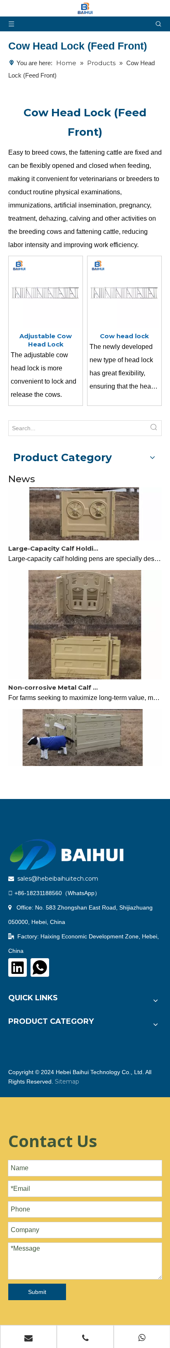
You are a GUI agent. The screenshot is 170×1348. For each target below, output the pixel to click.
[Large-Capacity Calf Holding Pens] (85, 535)
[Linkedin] (17, 967)
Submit (37, 1292)
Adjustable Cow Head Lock (45, 340)
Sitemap (67, 1081)
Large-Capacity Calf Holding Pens (55, 545)
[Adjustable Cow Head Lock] (45, 292)
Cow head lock (124, 336)
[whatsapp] (40, 967)
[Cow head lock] (124, 292)
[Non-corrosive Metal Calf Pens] (85, 674)
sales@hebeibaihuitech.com (57, 878)
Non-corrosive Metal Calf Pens (55, 684)
